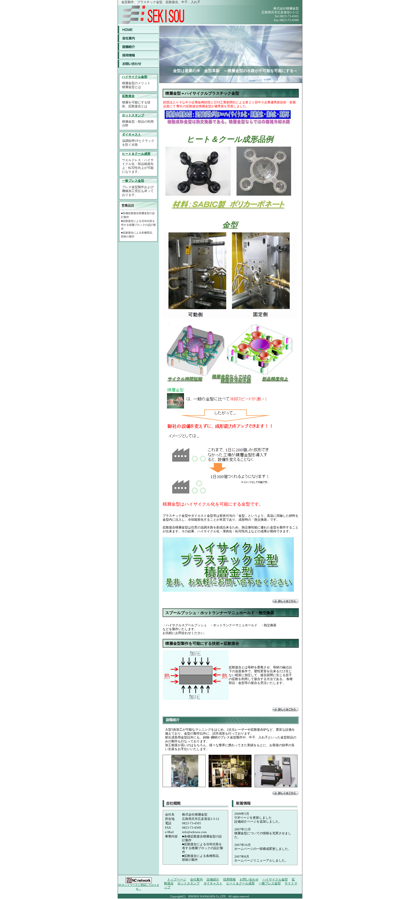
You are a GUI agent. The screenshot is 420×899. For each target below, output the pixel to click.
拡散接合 (128, 96)
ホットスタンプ (133, 115)
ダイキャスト (131, 134)
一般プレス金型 (133, 180)
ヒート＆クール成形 (136, 153)
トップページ (138, 30)
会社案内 (138, 38)
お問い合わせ (138, 64)
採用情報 (138, 55)
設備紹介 (138, 47)
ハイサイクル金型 (134, 77)
